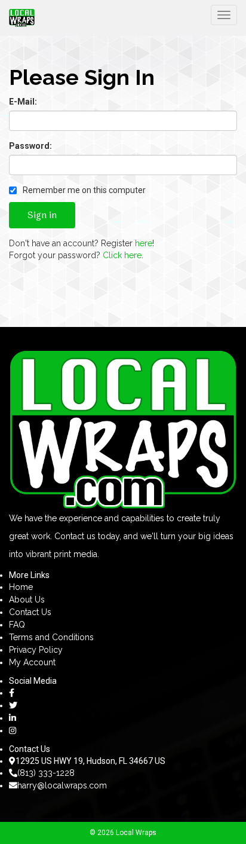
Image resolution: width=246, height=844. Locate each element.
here (143, 243)
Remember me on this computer (83, 190)
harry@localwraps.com (62, 785)
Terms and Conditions (51, 637)
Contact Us (30, 612)
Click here (122, 255)
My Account (32, 662)
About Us (27, 599)
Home (21, 587)
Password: (30, 146)
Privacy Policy (36, 650)
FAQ (17, 624)
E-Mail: (23, 101)
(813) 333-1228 (46, 773)
